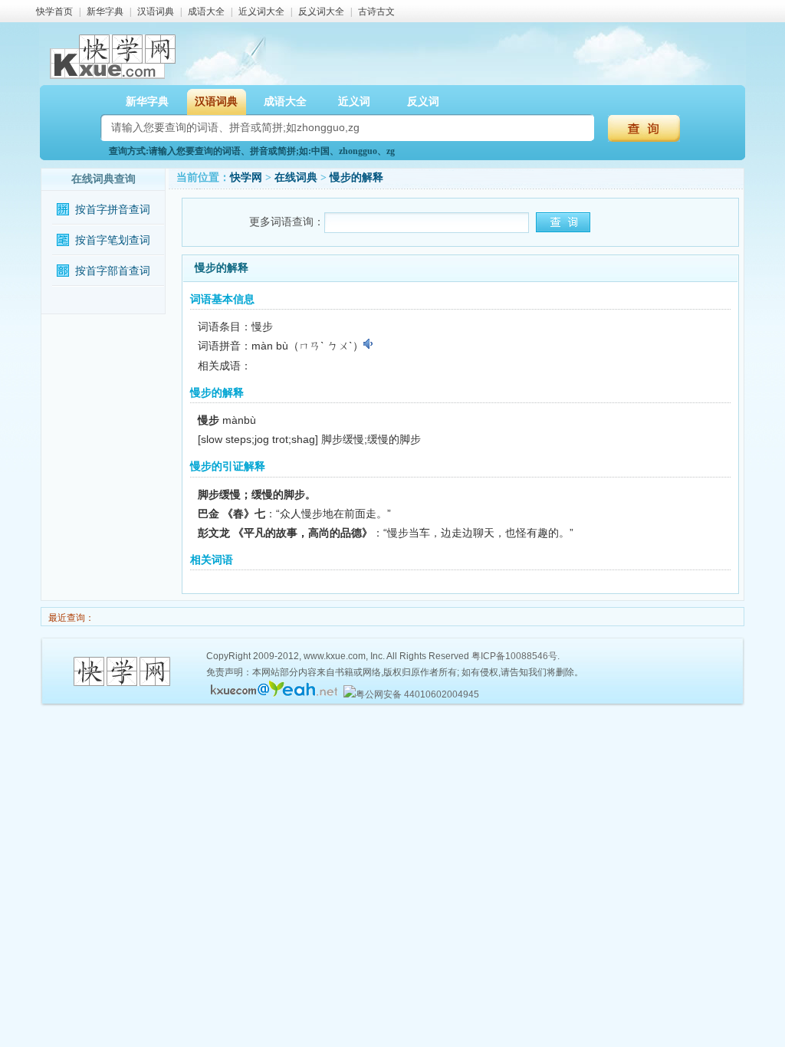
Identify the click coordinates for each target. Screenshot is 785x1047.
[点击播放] (369, 344)
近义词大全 (261, 11)
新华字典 (105, 11)
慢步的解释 (356, 177)
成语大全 (206, 11)
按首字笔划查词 (112, 240)
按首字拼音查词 (112, 209)
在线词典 (295, 177)
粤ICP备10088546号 (514, 656)
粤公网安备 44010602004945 (417, 694)
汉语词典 (155, 11)
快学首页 (54, 11)
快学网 (246, 177)
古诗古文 (376, 11)
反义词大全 (321, 11)
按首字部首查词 (112, 271)
